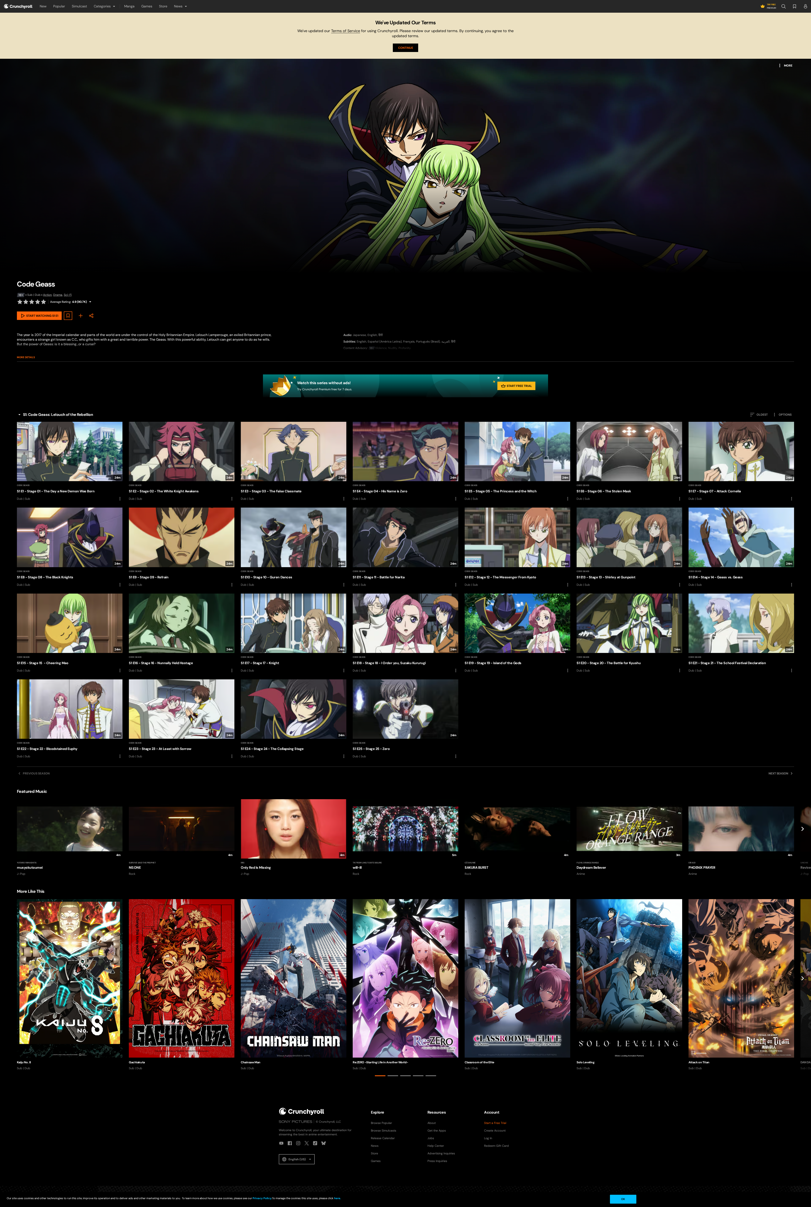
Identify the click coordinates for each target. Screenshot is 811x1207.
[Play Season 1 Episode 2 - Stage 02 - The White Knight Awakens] (181, 461)
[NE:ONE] (181, 837)
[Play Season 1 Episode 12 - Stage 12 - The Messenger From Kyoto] (517, 547)
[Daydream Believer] (629, 837)
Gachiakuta (137, 1062)
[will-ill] (405, 837)
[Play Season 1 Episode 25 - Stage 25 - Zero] (405, 719)
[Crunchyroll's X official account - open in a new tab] (306, 1143)
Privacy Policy (262, 1198)
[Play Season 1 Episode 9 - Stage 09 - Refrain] (181, 547)
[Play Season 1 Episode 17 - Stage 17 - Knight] (293, 633)
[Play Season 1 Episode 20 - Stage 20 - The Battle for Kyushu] (629, 633)
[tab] (380, 1076)
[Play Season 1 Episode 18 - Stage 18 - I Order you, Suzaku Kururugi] (405, 633)
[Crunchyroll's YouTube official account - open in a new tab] (281, 1143)
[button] (104, 6)
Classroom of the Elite (479, 1062)
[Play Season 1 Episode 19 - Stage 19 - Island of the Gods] (517, 633)
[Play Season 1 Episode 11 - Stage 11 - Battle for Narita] (405, 547)
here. (337, 1198)
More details (26, 357)
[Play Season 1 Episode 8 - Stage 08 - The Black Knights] (69, 547)
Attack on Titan (699, 1062)
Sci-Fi (68, 295)
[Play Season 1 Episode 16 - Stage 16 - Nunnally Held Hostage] (181, 633)
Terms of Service (345, 30)
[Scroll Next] (802, 837)
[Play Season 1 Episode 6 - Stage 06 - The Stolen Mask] (629, 461)
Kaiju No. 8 (24, 1062)
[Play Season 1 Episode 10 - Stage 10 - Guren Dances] (293, 547)
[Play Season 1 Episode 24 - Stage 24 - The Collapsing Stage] (293, 719)
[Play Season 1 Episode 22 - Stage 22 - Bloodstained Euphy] (69, 719)
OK (623, 1199)
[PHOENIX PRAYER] (741, 837)
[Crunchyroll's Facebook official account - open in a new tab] (289, 1143)
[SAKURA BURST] (517, 837)
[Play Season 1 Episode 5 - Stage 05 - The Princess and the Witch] (517, 461)
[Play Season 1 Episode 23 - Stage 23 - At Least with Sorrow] (181, 719)
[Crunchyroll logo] (18, 6)
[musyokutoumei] (69, 837)
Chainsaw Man (250, 1062)
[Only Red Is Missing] (293, 837)
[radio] (20, 302)
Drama (57, 295)
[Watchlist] (794, 6)
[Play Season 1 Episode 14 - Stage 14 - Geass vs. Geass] (741, 547)
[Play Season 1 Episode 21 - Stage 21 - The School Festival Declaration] (741, 633)
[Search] (783, 6)
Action (47, 295)
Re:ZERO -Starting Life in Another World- (380, 1062)
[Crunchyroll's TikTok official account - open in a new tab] (315, 1143)
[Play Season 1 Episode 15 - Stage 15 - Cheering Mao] (69, 633)
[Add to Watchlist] (68, 315)
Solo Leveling (586, 1062)
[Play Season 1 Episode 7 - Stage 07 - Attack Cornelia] (741, 461)
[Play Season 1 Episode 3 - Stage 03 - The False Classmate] (293, 461)
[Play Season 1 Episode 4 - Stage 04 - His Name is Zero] (405, 461)
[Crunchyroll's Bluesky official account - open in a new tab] (323, 1143)
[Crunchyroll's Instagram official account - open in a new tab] (298, 1143)
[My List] (80, 315)
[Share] (91, 315)
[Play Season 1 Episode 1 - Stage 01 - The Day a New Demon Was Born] (69, 461)
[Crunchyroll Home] (301, 1111)
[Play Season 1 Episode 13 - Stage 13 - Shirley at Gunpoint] (629, 547)
